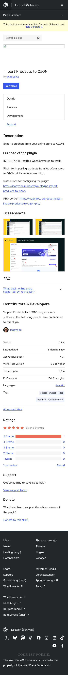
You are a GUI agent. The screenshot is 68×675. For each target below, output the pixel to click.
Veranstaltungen (45, 574)
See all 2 (60, 385)
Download (11, 85)
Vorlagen (41, 558)
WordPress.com (14, 597)
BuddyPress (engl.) (16, 614)
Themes (40, 546)
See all (61, 465)
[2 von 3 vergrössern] (60, 223)
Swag (41, 586)
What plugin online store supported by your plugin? (19, 290)
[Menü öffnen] (62, 5)
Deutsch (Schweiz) (22, 629)
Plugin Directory (12, 15)
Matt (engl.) (12, 603)
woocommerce (55, 399)
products (41, 399)
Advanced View (12, 409)
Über (6, 540)
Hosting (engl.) (12, 552)
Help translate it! (34, 26)
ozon (60, 393)
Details (11, 98)
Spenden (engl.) (47, 580)
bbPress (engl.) (14, 609)
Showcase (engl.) (46, 540)
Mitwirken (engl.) (46, 569)
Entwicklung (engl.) (14, 580)
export (43, 393)
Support (11, 124)
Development (15, 115)
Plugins (40, 552)
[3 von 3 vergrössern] (60, 242)
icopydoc (13, 77)
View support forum (15, 490)
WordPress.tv (13, 586)
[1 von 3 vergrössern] (28, 223)
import (52, 393)
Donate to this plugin (16, 520)
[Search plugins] (38, 38)
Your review (10, 465)
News (6, 546)
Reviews (12, 107)
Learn (6, 569)
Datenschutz (11, 558)
